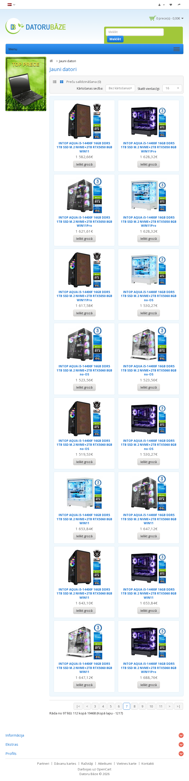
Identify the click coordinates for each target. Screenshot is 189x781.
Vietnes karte (127, 763)
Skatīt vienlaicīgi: (149, 89)
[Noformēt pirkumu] (180, 4)
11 (160, 706)
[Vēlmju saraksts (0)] (171, 4)
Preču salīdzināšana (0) (83, 81)
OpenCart (104, 769)
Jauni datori (67, 61)
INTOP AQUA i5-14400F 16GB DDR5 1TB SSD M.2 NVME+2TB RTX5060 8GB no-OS (148, 296)
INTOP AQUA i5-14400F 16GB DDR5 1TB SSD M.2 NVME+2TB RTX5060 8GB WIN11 (84, 519)
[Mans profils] (162, 4)
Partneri (43, 763)
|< (78, 706)
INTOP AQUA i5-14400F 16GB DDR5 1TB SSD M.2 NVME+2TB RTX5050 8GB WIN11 (84, 147)
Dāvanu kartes (65, 763)
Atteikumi (105, 763)
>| (178, 706)
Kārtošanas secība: (90, 88)
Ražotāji (87, 763)
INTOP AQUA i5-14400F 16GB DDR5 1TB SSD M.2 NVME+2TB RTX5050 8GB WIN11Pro (148, 147)
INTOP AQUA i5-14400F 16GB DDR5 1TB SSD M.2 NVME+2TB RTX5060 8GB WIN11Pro (148, 668)
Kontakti (148, 763)
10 (151, 706)
